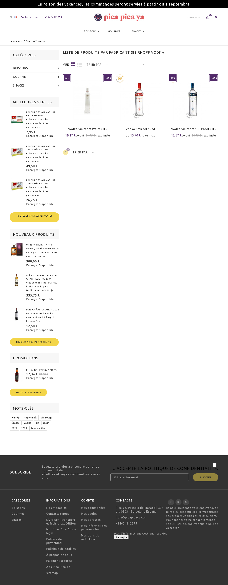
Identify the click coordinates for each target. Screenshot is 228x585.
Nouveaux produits (34, 234)
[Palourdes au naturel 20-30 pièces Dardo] (17, 185)
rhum (46, 423)
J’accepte (121, 537)
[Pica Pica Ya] (119, 17)
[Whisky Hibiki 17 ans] (17, 250)
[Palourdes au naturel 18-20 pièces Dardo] (17, 151)
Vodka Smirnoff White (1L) (87, 129)
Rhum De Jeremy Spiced (41, 370)
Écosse (16, 423)
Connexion (193, 17)
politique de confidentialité (181, 468)
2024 (24, 428)
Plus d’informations (128, 533)
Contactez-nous (30, 17)
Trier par (94, 64)
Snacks (137, 31)
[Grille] (73, 64)
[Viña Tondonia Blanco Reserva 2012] (17, 280)
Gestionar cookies (154, 533)
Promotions (25, 358)
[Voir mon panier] (207, 17)
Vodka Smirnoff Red (140, 129)
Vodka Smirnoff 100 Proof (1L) (193, 129)
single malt (30, 417)
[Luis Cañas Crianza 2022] (17, 314)
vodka (27, 423)
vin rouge (46, 417)
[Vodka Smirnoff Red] (140, 98)
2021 (14, 428)
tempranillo (38, 428)
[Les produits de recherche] (216, 17)
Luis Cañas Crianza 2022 (42, 309)
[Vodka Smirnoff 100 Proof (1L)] (193, 98)
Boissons (90, 31)
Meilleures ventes (32, 102)
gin (37, 423)
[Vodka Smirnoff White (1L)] (87, 98)
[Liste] (79, 64)
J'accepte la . (165, 469)
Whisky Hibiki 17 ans (39, 244)
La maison (16, 41)
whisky (16, 417)
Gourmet (114, 31)
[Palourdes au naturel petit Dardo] (17, 117)
